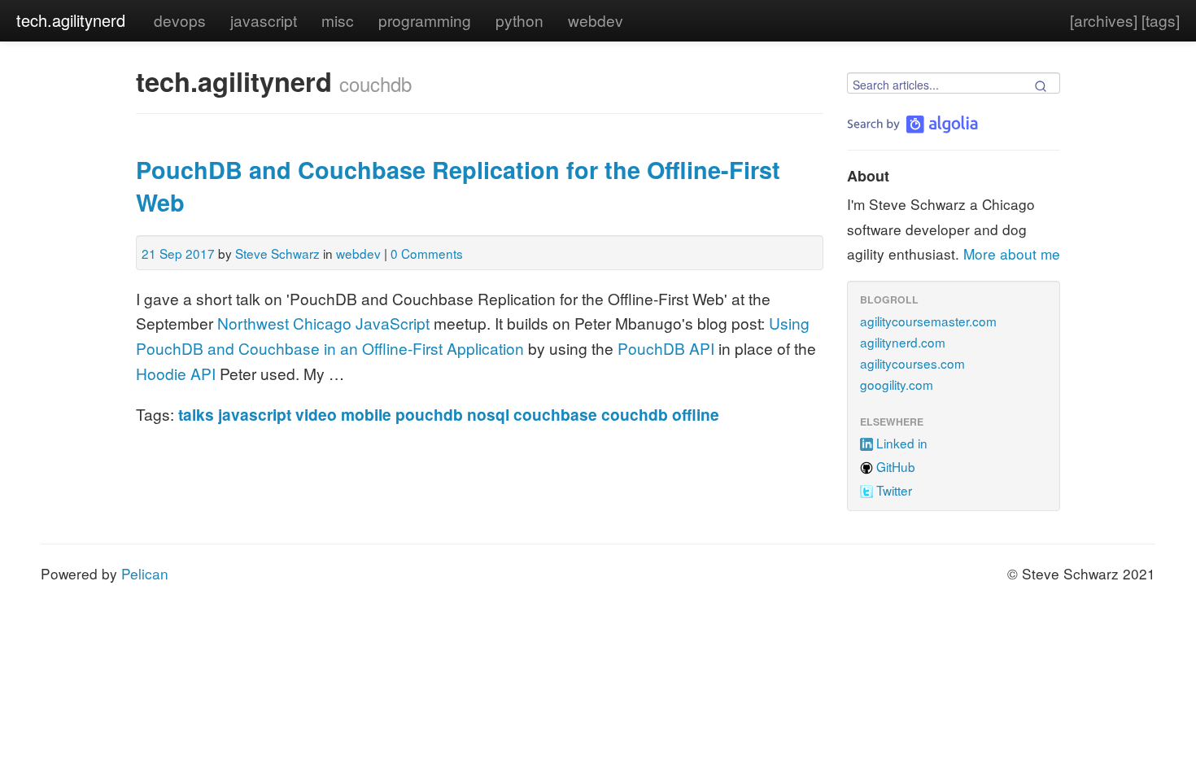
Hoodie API (176, 373)
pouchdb (429, 414)
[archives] (1103, 20)
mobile (366, 414)
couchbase (555, 414)
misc (337, 20)
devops (180, 20)
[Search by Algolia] (912, 124)
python (519, 20)
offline (695, 414)
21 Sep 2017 (178, 253)
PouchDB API (666, 348)
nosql (488, 414)
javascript (263, 20)
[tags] (1160, 20)
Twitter (894, 490)
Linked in (902, 443)
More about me (1011, 253)
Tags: (155, 414)
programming (424, 20)
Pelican (144, 573)
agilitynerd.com (902, 342)
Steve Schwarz (277, 253)
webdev (595, 20)
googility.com (896, 384)
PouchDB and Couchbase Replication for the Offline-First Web (458, 186)
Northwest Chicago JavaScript (323, 323)
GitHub (895, 466)
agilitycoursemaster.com (928, 321)
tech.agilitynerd (70, 20)
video (316, 414)
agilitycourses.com (912, 363)
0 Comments (427, 253)
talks (196, 414)
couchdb (634, 414)
